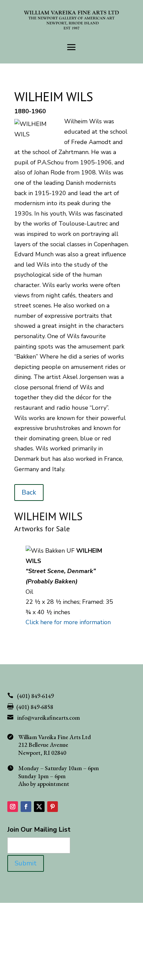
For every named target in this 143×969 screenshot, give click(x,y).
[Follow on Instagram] (12, 806)
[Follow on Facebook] (26, 806)
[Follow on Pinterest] (52, 806)
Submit (26, 863)
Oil (29, 592)
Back (29, 492)
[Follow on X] (39, 806)
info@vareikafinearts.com (48, 717)
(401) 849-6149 (35, 696)
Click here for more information (68, 622)
